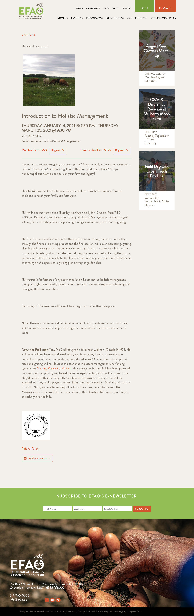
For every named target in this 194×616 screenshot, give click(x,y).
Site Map (104, 611)
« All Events (29, 35)
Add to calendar (37, 458)
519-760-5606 (19, 595)
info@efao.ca (18, 599)
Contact (127, 9)
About (62, 18)
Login (106, 9)
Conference (136, 18)
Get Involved (161, 18)
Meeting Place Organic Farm (54, 368)
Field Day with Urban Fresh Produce (157, 171)
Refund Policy (30, 448)
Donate (165, 8)
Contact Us (71, 611)
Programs (94, 18)
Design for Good (134, 611)
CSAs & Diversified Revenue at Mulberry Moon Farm (157, 108)
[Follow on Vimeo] (58, 600)
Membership (93, 9)
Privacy (81, 611)
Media (79, 9)
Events (76, 18)
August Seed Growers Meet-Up (157, 50)
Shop (116, 9)
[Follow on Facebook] (47, 600)
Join (144, 8)
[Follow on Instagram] (52, 600)
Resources (114, 18)
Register (56, 150)
